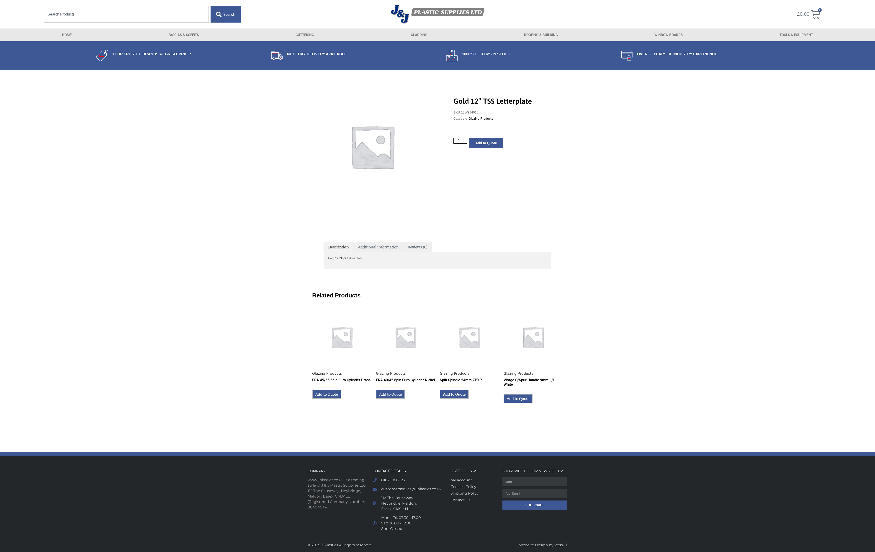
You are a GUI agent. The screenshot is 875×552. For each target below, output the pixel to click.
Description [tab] (338, 247)
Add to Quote (486, 143)
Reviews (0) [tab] (417, 247)
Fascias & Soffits (183, 35)
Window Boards (668, 35)
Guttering (305, 35)
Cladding (419, 35)
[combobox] (126, 14)
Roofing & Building (541, 35)
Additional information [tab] (378, 247)
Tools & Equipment (796, 35)
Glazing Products (480, 118)
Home (67, 35)
